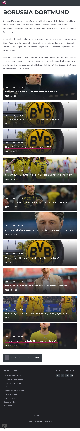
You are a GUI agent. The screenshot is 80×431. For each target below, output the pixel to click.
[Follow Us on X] (62, 375)
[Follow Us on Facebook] (58, 375)
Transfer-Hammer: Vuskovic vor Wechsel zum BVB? (33, 119)
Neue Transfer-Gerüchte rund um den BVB (28, 147)
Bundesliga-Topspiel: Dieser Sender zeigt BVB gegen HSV (36, 313)
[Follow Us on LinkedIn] (71, 375)
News (30, 422)
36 (28, 358)
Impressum (48, 422)
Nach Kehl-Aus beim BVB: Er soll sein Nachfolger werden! (36, 285)
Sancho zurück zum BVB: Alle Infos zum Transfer (31, 341)
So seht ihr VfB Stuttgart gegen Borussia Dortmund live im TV (38, 175)
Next (37, 357)
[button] (66, 3)
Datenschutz (38, 422)
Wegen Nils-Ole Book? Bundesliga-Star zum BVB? (32, 258)
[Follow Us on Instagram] (67, 375)
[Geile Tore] (3, 3)
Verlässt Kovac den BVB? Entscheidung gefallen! (31, 91)
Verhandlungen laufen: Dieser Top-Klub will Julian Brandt (36, 202)
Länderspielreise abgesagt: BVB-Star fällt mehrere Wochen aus (39, 230)
